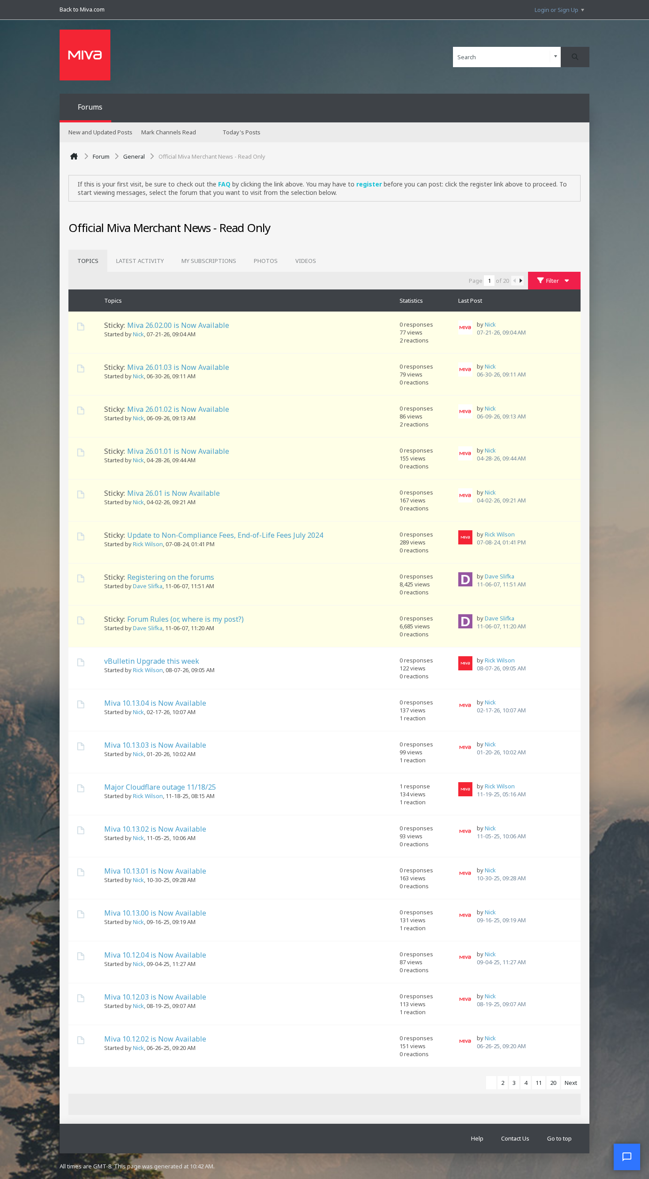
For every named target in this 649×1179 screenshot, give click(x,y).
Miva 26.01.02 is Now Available (178, 409)
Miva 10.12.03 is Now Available (155, 997)
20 (553, 1083)
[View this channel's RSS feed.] (294, 229)
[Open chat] (627, 1157)
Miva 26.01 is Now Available (173, 493)
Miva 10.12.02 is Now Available (155, 1039)
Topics (87, 261)
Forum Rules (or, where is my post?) (185, 619)
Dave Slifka (147, 586)
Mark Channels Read (168, 132)
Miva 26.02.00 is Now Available (178, 325)
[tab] (87, 261)
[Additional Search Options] (555, 57)
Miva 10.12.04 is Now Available (155, 955)
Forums (90, 107)
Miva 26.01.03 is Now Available (178, 367)
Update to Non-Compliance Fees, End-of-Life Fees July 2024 (225, 535)
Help (477, 1138)
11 (539, 1083)
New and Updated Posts (100, 132)
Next (571, 1083)
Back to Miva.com (82, 9)
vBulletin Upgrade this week (151, 661)
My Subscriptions (208, 261)
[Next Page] (520, 280)
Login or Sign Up (556, 10)
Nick (138, 334)
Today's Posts (241, 132)
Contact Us (515, 1138)
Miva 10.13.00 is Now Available (155, 913)
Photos (266, 261)
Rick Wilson (148, 544)
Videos (305, 261)
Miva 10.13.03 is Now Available (155, 745)
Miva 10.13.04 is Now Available (155, 703)
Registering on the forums (170, 577)
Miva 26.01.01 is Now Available (178, 451)
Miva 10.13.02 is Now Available (155, 829)
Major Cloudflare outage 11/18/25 (160, 787)
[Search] (575, 57)
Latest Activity (140, 261)
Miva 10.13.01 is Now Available (155, 871)
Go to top (559, 1138)
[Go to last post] (527, 333)
